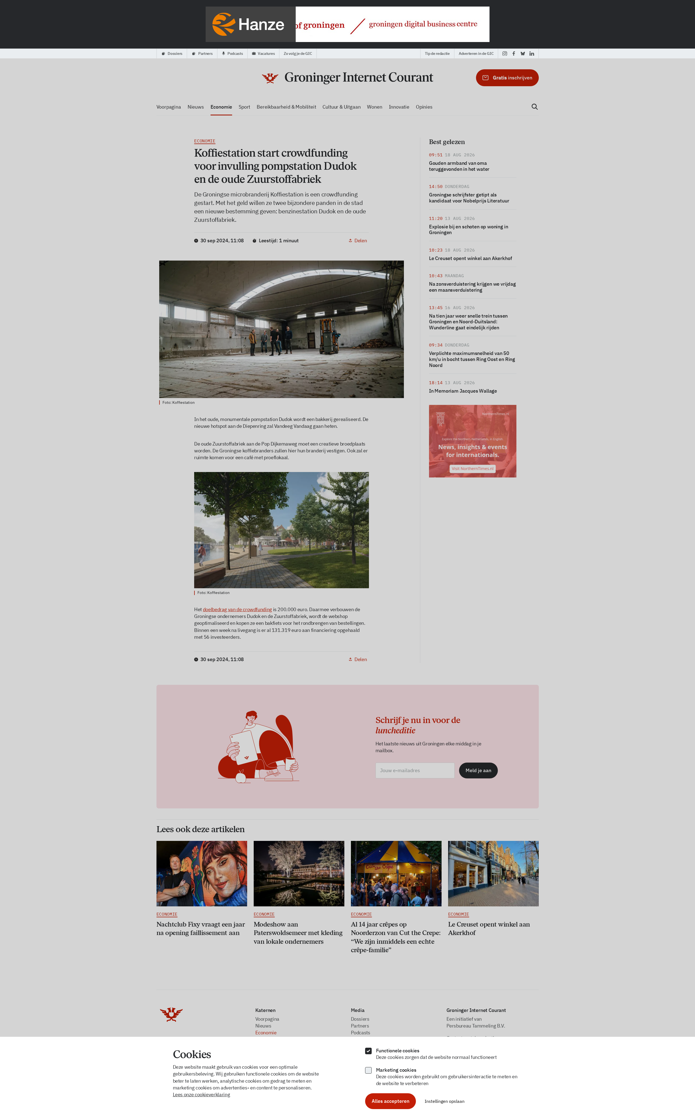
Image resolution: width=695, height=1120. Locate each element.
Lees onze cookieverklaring (201, 1094)
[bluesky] (522, 53)
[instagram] (504, 53)
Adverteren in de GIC (476, 53)
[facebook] (513, 53)
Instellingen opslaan (445, 1101)
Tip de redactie (437, 53)
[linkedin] (531, 53)
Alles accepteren (390, 1101)
